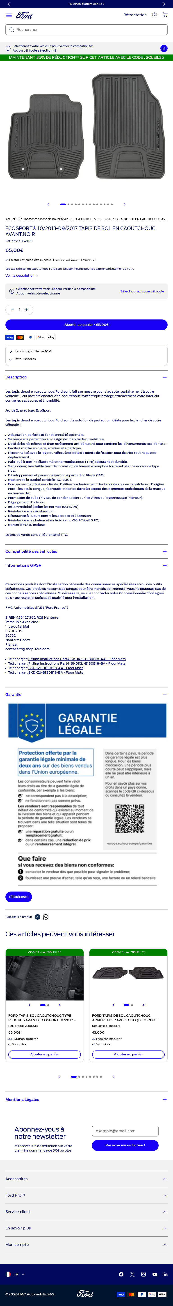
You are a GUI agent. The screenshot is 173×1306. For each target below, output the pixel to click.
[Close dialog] (167, 610)
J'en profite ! (129, 671)
